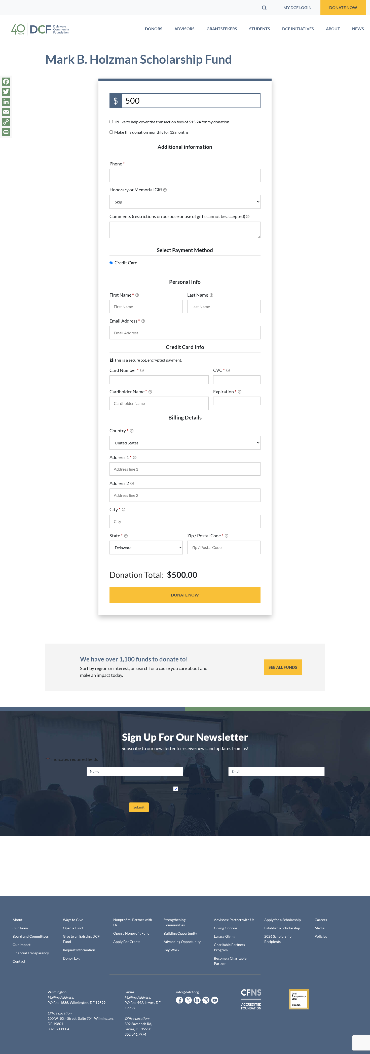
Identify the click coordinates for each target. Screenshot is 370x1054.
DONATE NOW (343, 7)
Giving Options (225, 928)
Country (118, 430)
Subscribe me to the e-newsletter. (196, 791)
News (358, 28)
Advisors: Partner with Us (234, 920)
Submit (138, 807)
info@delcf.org (187, 992)
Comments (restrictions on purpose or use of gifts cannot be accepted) (177, 216)
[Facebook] (6, 82)
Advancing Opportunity (182, 941)
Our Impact (21, 944)
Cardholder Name (128, 391)
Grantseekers (222, 28)
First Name (121, 295)
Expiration (224, 391)
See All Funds (283, 667)
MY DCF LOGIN (297, 7)
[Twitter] (6, 92)
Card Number (124, 370)
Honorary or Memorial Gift (135, 189)
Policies (321, 936)
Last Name (198, 295)
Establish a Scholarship (282, 928)
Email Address (124, 321)
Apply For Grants (126, 941)
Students (259, 28)
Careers (321, 920)
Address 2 (119, 483)
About (333, 28)
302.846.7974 (135, 1034)
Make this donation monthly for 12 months (151, 132)
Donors (153, 28)
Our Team (20, 928)
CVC (219, 370)
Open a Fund (73, 928)
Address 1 (120, 457)
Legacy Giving (224, 936)
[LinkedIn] (6, 102)
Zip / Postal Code (205, 535)
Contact (19, 961)
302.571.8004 (58, 1029)
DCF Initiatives (298, 28)
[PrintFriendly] (6, 132)
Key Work (171, 950)
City (114, 509)
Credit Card (126, 262)
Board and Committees (31, 936)
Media (319, 928)
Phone (117, 163)
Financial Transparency (31, 953)
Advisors (184, 28)
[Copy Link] (6, 122)
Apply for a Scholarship (282, 920)
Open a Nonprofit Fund (131, 933)
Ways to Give (73, 920)
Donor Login (73, 958)
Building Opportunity (180, 933)
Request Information (79, 950)
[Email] (6, 112)
